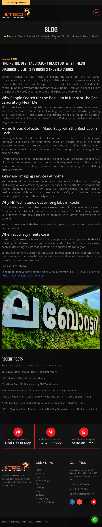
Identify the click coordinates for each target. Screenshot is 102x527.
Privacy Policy (42, 498)
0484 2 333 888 (80, 489)
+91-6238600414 (80, 484)
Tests (38, 477)
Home (10, 36)
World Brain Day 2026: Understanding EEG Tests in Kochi (30, 384)
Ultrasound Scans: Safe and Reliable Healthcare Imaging (30, 371)
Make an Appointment (16, 2)
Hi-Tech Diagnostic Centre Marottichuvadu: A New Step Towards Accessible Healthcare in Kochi (49, 409)
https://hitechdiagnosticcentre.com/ (24, 275)
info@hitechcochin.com (84, 493)
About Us (40, 473)
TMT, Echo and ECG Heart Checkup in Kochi (23, 378)
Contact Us (40, 494)
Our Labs (40, 484)
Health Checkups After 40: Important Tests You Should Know (32, 365)
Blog (20, 36)
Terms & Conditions (45, 502)
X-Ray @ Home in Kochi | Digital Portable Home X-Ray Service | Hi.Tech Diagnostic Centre (46, 396)
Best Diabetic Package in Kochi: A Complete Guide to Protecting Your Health (39, 390)
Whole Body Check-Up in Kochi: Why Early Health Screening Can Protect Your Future (44, 402)
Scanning (40, 487)
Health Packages (43, 480)
